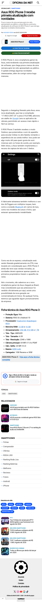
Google (15, 118)
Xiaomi (22, 508)
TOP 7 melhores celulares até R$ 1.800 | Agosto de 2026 (21, 541)
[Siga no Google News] (24, 591)
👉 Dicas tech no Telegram (21, 48)
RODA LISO (8, 455)
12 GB (21, 327)
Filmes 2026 (30, 508)
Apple (4, 504)
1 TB (37, 330)
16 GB (28, 327)
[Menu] (3, 3)
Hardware (13, 405)
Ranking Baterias (10, 464)
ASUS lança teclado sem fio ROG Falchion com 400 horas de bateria (24, 408)
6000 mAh (16, 349)
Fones (5, 477)
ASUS (3, 393)
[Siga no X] (15, 591)
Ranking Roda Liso (11, 459)
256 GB (23, 330)
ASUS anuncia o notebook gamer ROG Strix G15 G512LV (25, 418)
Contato (21, 583)
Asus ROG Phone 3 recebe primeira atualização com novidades (18, 15)
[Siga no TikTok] (27, 591)
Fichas (6, 442)
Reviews (6, 472)
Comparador (8, 446)
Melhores (7, 468)
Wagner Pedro (9, 32)
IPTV (11, 517)
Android (6, 481)
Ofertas (6, 451)
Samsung (28, 504)
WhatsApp (5, 508)
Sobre (21, 580)
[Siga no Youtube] (21, 591)
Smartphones (15, 8)
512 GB (30, 330)
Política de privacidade (21, 586)
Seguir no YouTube (32, 35)
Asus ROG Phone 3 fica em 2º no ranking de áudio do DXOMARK (25, 428)
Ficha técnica (34, 42)
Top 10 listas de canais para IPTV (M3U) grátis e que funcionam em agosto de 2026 (22, 522)
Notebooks (13, 415)
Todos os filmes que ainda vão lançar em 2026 (23, 551)
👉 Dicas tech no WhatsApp (20, 53)
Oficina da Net (5, 8)
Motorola (19, 504)
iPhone (6, 486)
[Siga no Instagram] (18, 591)
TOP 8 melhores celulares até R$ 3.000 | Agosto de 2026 (21, 531)
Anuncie (21, 577)
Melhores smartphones (18, 528)
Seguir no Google (12, 35)
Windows (14, 508)
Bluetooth (19, 207)
